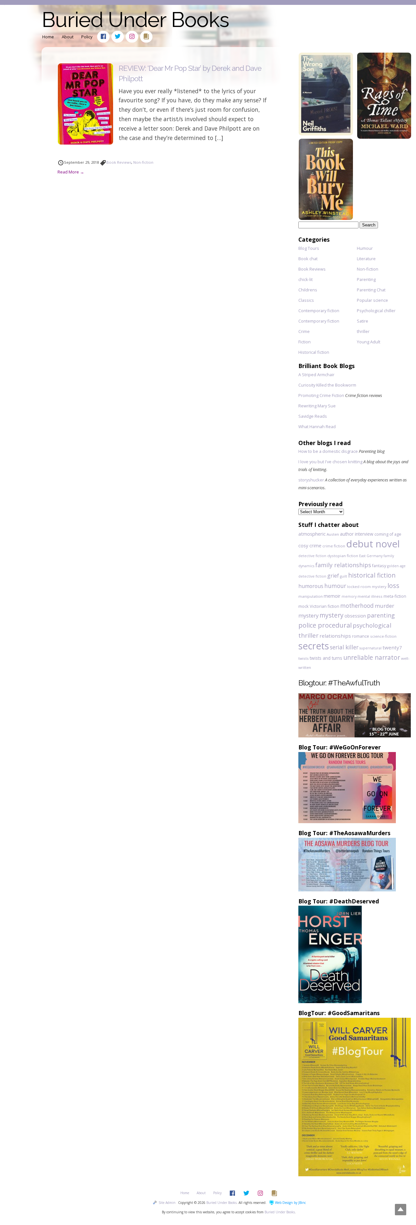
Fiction (304, 342)
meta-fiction (395, 596)
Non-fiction (143, 162)
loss (393, 585)
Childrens (307, 290)
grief (333, 575)
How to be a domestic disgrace (328, 451)
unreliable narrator (371, 657)
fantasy (379, 565)
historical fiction (372, 575)
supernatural (370, 648)
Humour (365, 248)
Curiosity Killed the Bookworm (327, 385)
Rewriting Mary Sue (317, 406)
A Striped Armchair (316, 374)
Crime (304, 331)
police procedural (325, 625)
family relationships (343, 565)
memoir (332, 596)
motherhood (357, 605)
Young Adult (368, 342)
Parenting (366, 279)
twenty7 (392, 647)
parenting (381, 615)
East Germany (371, 556)
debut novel (373, 543)
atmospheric (312, 534)
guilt (343, 576)
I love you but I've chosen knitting (330, 462)
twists (303, 658)
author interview (356, 534)
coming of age (387, 534)
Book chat (308, 259)
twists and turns (326, 658)
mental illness (370, 596)
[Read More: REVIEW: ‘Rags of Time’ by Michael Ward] (384, 136)
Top (400, 1209)
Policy (86, 37)
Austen (333, 534)
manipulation (310, 596)
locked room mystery (366, 586)
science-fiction (383, 636)
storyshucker (311, 480)
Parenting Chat (371, 290)
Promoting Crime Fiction (321, 395)
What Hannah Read (317, 426)
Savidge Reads (312, 416)
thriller (363, 331)
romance (360, 636)
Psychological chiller (376, 310)
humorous (310, 586)
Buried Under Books (135, 19)
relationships (335, 635)
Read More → (71, 172)
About (67, 37)
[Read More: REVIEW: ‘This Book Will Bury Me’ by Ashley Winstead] (325, 217)
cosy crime (309, 545)
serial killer (344, 647)
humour (335, 586)
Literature (366, 259)
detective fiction (312, 556)
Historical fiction (313, 352)
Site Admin (167, 1202)
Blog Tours (308, 248)
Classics (306, 300)
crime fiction (333, 545)
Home (48, 37)
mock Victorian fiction (318, 606)
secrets (313, 646)
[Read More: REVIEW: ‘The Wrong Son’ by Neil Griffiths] (325, 133)
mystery (331, 615)
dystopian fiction (342, 555)
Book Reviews (118, 162)
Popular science (372, 300)
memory (349, 596)
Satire (362, 321)
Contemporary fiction (318, 310)
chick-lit (305, 279)
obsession (355, 616)
